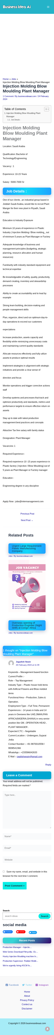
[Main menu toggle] (48, 7)
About (27, 996)
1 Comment (8, 96)
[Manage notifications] (47, 1029)
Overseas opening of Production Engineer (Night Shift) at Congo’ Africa (27, 625)
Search (44, 916)
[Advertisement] (27, 42)
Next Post (27, 520)
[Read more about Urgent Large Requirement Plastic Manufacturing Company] (27, 586)
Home (27, 991)
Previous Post (27, 514)
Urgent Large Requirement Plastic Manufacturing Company (26, 548)
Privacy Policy (27, 1000)
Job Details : (16, 120)
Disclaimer (27, 1008)
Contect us (27, 1004)
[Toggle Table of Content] (45, 109)
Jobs (10, 556)
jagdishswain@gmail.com (29, 756)
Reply (48, 764)
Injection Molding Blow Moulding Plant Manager (23, 115)
